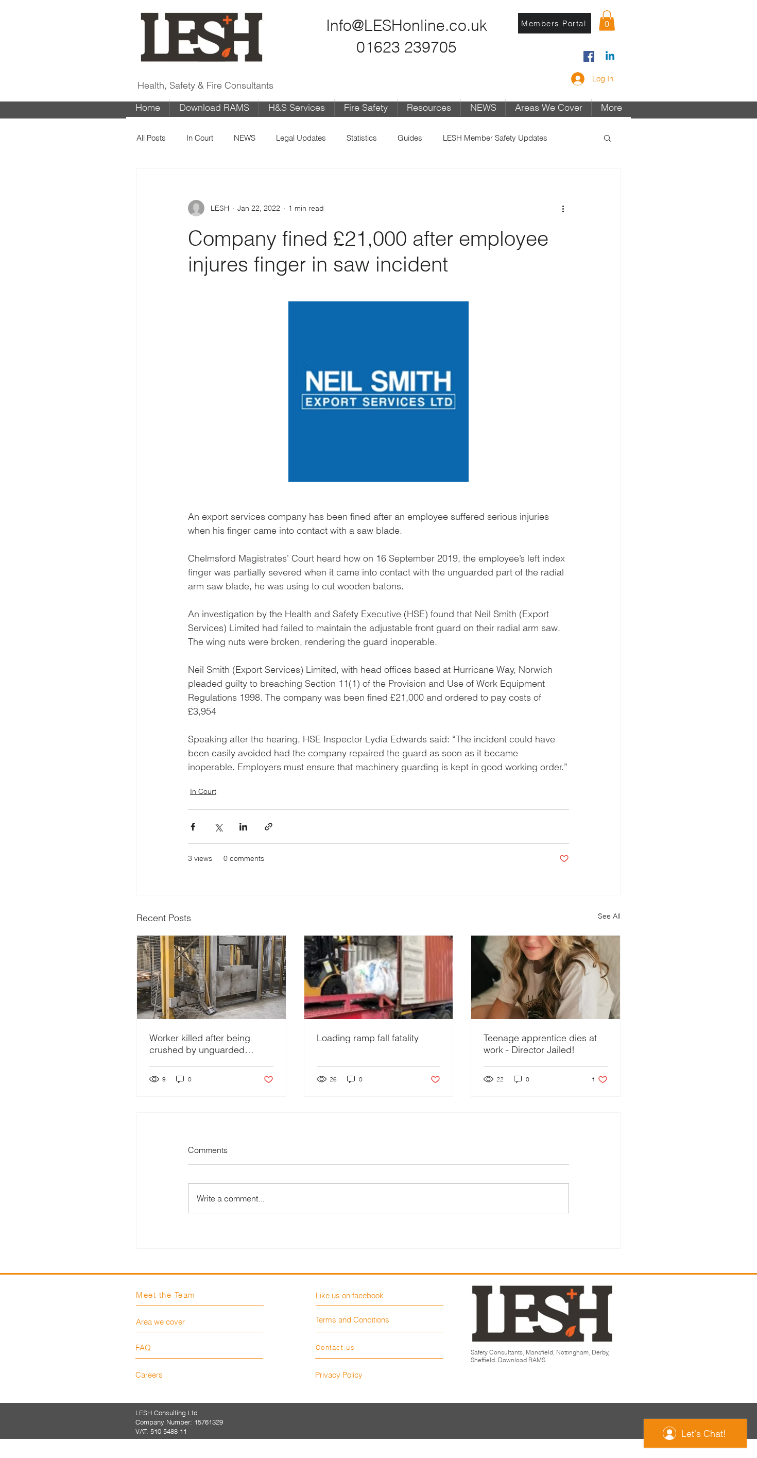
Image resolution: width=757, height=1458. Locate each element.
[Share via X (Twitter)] (218, 827)
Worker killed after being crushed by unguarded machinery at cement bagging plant (199, 1044)
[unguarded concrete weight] (211, 977)
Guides (410, 138)
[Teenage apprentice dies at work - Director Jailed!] (545, 977)
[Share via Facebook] (193, 827)
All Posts (151, 138)
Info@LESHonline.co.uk (406, 25)
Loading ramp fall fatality (368, 1038)
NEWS (244, 138)
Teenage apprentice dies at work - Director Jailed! (540, 1044)
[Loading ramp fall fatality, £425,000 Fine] (378, 977)
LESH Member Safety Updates (495, 138)
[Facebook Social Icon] (588, 56)
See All (609, 916)
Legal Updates (301, 138)
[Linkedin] (610, 56)
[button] (606, 20)
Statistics (362, 138)
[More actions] (563, 208)
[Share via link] (268, 827)
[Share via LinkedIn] (243, 827)
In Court (199, 138)
